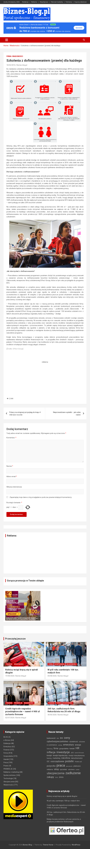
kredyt (49, 755)
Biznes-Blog (27, 845)
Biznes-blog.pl (22, 65)
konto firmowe (79, 753)
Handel (6, 759)
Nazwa (9, 466)
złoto (61, 777)
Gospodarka (60, 664)
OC (48, 761)
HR (77, 748)
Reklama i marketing (11, 772)
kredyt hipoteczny (60, 755)
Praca (6, 762)
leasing (49, 758)
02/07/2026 (9, 718)
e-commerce (52, 745)
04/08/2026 (52, 676)
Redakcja (25, 2)
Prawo (6, 766)
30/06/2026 (52, 715)
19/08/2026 (9, 676)
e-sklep (60, 745)
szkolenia (71, 769)
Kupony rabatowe (80, 2)
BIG (58, 738)
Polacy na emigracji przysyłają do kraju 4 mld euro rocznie (24, 413)
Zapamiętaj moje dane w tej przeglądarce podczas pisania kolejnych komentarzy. (41, 497)
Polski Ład (78, 761)
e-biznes (82, 742)
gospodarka (63, 748)
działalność (73, 742)
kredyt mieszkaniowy (77, 755)
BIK (61, 738)
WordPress (76, 845)
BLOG (6, 737)
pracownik (69, 766)
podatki (69, 761)
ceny (67, 737)
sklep (56, 769)
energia (78, 745)
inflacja (51, 752)
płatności (77, 766)
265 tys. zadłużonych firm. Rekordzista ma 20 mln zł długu (64, 710)
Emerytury (7, 746)
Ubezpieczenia (9, 782)
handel (72, 748)
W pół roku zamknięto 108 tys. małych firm (63, 801)
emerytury (68, 744)
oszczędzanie (57, 761)
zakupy (50, 777)
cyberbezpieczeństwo (57, 741)
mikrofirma (65, 758)
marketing (56, 758)
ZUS (56, 777)
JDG (72, 753)
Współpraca (44, 2)
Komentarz (11, 438)
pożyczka (51, 766)
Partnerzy (69, 2)
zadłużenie (73, 773)
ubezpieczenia (55, 773)
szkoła (77, 769)
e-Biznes (7, 740)
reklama (50, 769)
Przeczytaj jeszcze (15, 638)
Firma (8, 56)
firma (56, 748)
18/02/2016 (10, 65)
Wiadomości (17, 56)
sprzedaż (63, 769)
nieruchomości (76, 758)
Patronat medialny (57, 2)
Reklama (34, 2)
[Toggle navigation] (7, 40)
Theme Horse (48, 845)
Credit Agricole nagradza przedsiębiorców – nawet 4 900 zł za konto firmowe (22, 711)
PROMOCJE (18, 703)
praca (60, 765)
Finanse (9, 664)
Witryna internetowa (14, 487)
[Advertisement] (45, 379)
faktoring (49, 748)
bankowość (51, 738)
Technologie (8, 778)
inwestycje (63, 752)
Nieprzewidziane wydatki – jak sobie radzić (67, 413)
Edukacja (7, 743)
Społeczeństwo (10, 775)
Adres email (11, 476)
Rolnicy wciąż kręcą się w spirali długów (62, 796)
